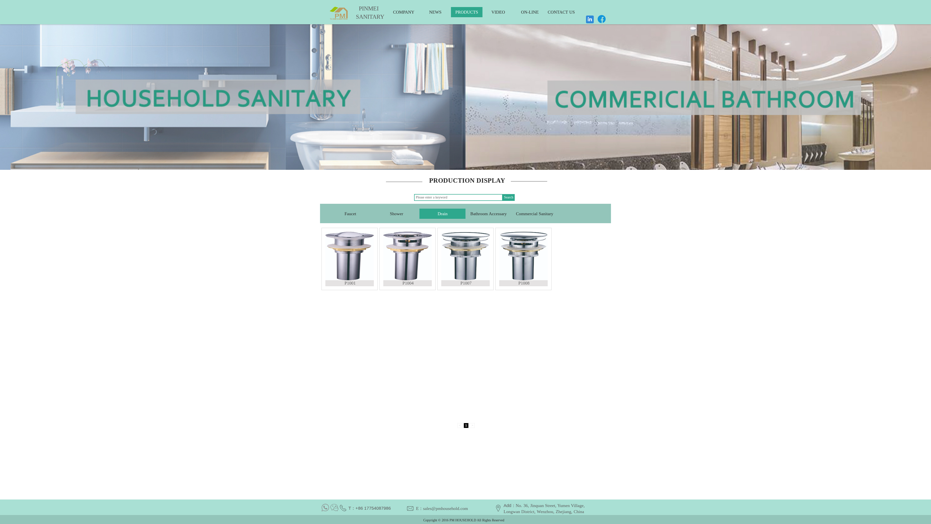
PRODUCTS (466, 12)
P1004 (408, 283)
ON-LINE (530, 12)
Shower (396, 213)
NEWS (435, 12)
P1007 (466, 283)
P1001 (350, 283)
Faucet (350, 213)
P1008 (524, 283)
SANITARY (366, 17)
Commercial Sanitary (534, 213)
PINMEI (369, 8)
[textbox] (458, 197)
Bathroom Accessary (488, 213)
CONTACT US (561, 12)
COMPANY (403, 12)
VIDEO (498, 12)
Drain (443, 213)
